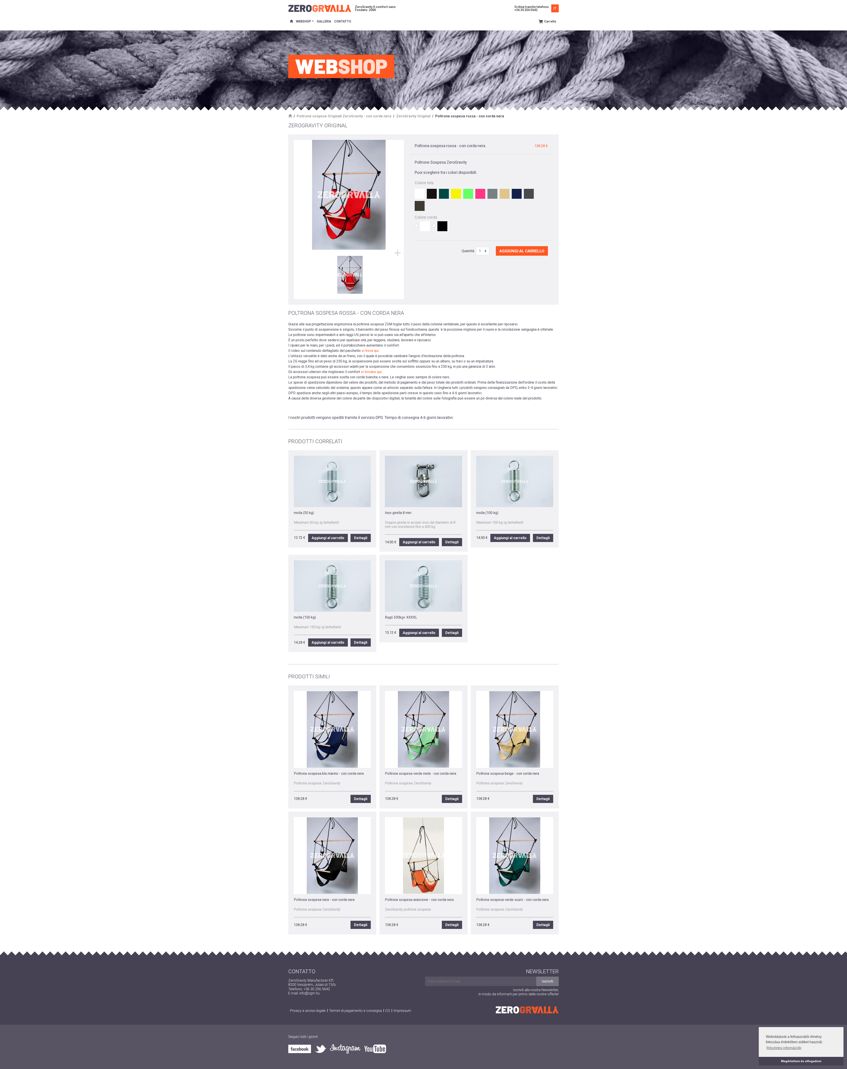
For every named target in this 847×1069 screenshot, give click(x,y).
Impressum (402, 1011)
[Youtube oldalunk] (375, 1049)
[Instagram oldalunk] (347, 1049)
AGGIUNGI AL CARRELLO (521, 251)
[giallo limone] (456, 194)
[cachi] (420, 206)
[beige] (505, 194)
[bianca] (420, 194)
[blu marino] (517, 194)
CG (387, 1011)
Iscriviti (547, 981)
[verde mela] (468, 194)
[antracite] (529, 194)
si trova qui (370, 351)
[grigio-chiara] (492, 194)
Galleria (324, 21)
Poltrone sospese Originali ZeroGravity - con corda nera (344, 116)
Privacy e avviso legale (308, 1011)
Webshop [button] (303, 21)
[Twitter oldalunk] (322, 1049)
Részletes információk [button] (783, 1048)
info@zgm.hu (309, 993)
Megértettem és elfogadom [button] (801, 1061)
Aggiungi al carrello (328, 538)
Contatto (342, 21)
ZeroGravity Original (413, 116)
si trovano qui (371, 372)
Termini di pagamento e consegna (355, 1011)
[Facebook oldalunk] (301, 1049)
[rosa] (480, 194)
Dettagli (360, 538)
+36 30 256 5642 (526, 10)
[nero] (432, 194)
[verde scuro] (444, 194)
